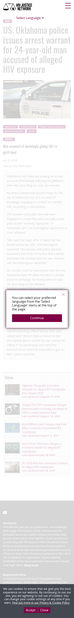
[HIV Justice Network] (18, 6)
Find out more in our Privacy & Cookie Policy (40, 603)
